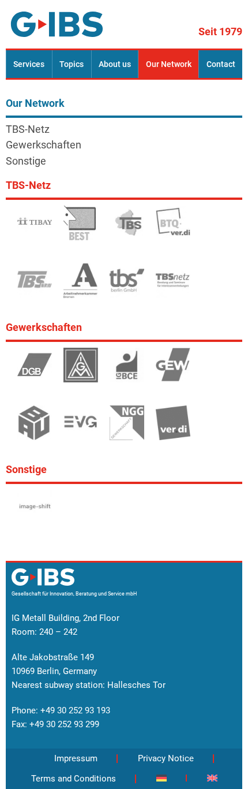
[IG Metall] (80, 370)
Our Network (168, 64)
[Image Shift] (34, 512)
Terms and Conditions (73, 778)
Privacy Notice (166, 758)
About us (115, 64)
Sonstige (26, 161)
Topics (71, 64)
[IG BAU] (34, 428)
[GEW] (173, 370)
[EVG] (80, 428)
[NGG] (127, 428)
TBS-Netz (28, 129)
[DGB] (34, 370)
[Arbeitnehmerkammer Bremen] (80, 286)
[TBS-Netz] (173, 286)
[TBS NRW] (34, 286)
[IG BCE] (127, 370)
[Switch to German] (161, 778)
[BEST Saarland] (80, 228)
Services (28, 64)
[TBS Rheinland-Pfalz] (127, 228)
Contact (220, 64)
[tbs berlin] (127, 286)
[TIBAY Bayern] (34, 228)
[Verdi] (173, 428)
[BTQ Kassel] (173, 227)
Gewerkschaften (43, 145)
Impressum (75, 758)
